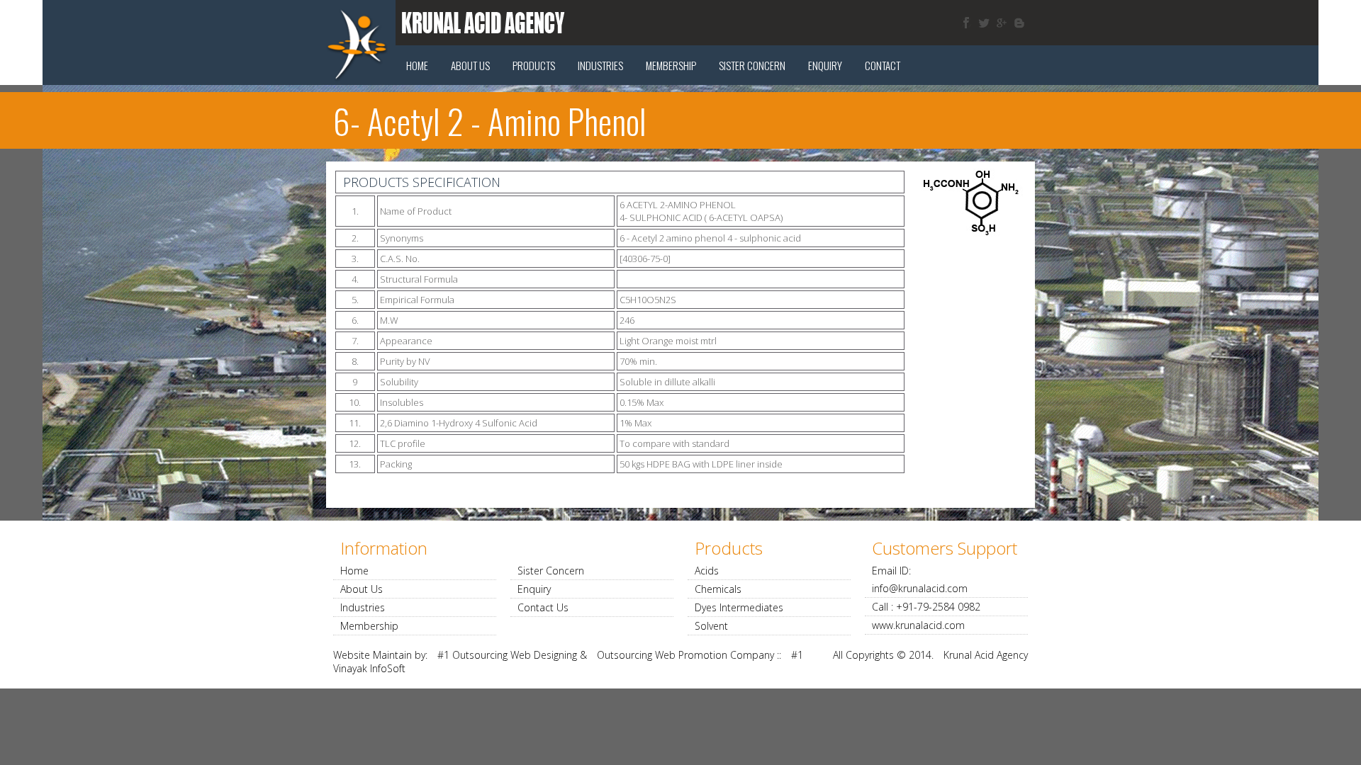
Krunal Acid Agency (985, 655)
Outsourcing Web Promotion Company (685, 655)
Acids (707, 570)
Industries (600, 65)
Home (417, 65)
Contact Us (543, 607)
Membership (671, 65)
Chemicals (718, 589)
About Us (470, 65)
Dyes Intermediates (739, 607)
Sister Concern (550, 570)
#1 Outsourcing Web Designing (507, 655)
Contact (882, 65)
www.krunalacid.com (918, 625)
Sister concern (752, 65)
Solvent (711, 626)
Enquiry (825, 65)
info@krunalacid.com (920, 588)
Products (534, 65)
